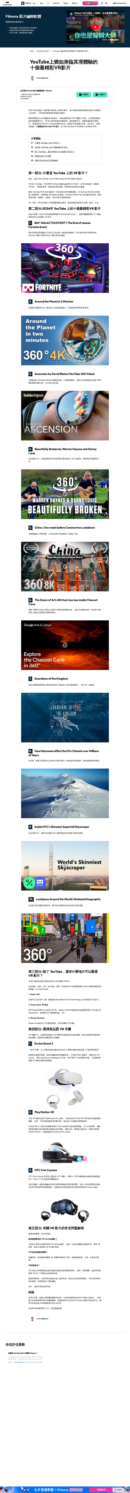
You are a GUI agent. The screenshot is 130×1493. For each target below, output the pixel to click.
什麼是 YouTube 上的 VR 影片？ (48, 143)
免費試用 (85, 94)
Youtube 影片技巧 (42, 51)
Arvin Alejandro (19, 1362)
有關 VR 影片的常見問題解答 (46, 160)
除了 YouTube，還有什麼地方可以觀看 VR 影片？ (55, 152)
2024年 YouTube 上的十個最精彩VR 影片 (51, 147)
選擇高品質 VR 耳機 (43, 156)
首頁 (31, 51)
